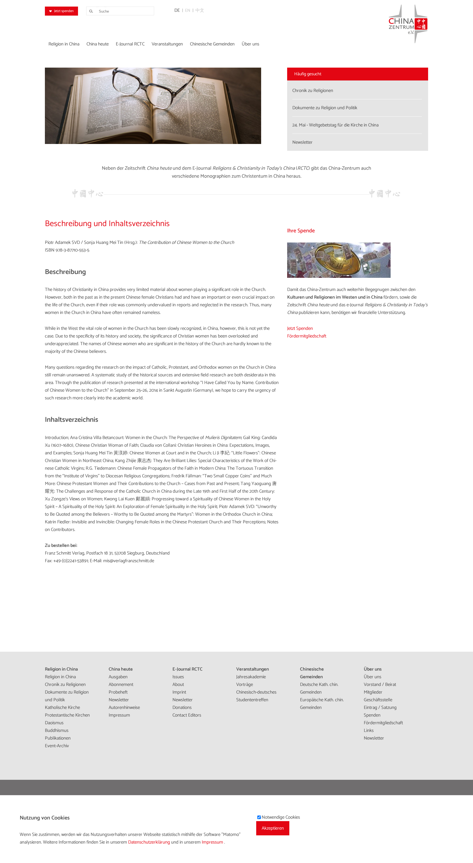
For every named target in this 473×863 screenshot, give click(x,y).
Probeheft (118, 692)
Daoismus (54, 723)
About (178, 684)
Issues (178, 677)
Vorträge (244, 684)
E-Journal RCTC (187, 669)
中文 (199, 10)
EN (187, 10)
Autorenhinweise (124, 707)
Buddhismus (56, 730)
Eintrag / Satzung (380, 707)
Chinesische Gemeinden (312, 673)
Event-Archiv (57, 746)
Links (369, 730)
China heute (121, 669)
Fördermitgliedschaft (306, 336)
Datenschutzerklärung (149, 842)
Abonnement (121, 684)
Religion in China (61, 669)
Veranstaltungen (252, 669)
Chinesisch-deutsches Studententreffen (256, 696)
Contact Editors (186, 715)
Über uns (373, 669)
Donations (182, 707)
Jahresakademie (251, 677)
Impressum (119, 715)
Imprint (179, 692)
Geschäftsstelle (378, 700)
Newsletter (119, 700)
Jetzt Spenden (300, 328)
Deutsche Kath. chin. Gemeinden (319, 688)
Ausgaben (118, 677)
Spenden (372, 715)
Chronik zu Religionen (65, 684)
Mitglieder (373, 692)
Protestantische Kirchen (67, 715)
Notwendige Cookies (281, 817)
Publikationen (58, 738)
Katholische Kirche (62, 707)
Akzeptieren (273, 828)
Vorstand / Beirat (380, 684)
